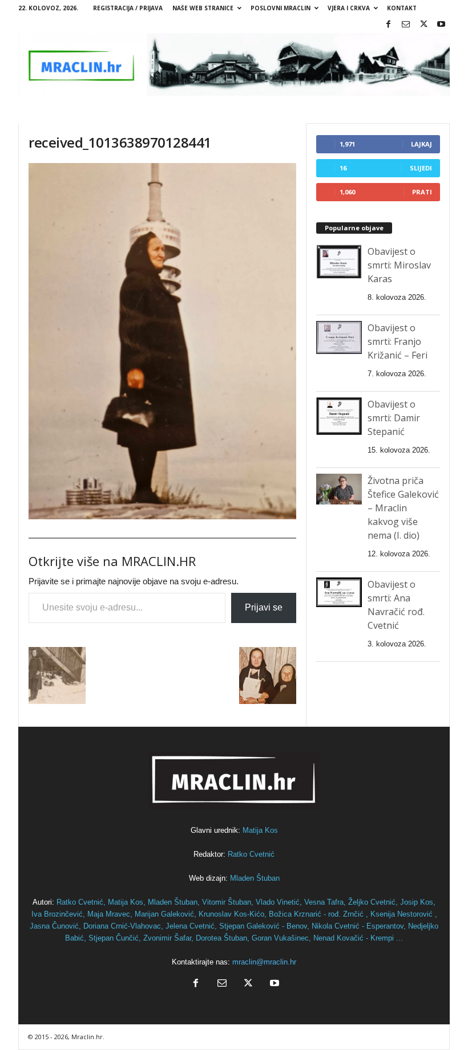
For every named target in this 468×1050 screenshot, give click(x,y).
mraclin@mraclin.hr (264, 962)
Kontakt (402, 8)
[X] (423, 25)
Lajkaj (421, 144)
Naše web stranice (202, 8)
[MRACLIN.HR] (234, 64)
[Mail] (406, 25)
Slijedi (421, 168)
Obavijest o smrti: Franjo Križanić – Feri (397, 341)
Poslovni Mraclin (280, 8)
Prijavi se (264, 607)
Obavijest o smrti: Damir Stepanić (394, 418)
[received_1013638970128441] (162, 341)
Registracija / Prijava (128, 8)
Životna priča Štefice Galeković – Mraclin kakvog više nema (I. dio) (403, 508)
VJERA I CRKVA (349, 8)
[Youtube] (441, 25)
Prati (422, 192)
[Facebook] (388, 25)
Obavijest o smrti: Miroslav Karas (399, 265)
